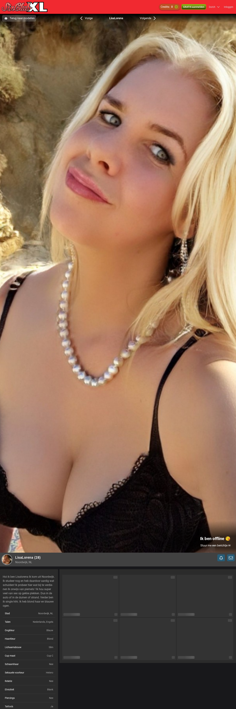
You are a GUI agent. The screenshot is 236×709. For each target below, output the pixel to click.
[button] (214, 7)
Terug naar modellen (22, 18)
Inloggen (228, 7)
